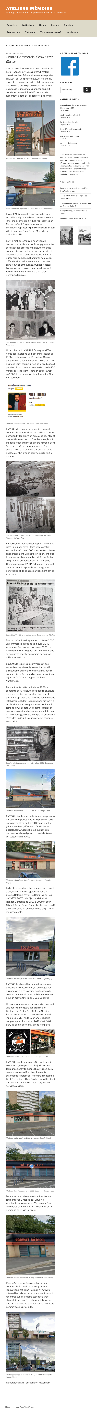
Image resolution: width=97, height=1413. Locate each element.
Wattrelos (27, 25)
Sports (67, 25)
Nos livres (71, 32)
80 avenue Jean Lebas (69, 136)
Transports (12, 32)
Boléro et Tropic (80, 218)
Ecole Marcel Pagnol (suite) (71, 129)
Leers (54, 25)
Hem (41, 25)
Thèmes (29, 32)
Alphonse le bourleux (68, 143)
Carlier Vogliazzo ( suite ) (70, 115)
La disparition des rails (69, 122)
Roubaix (11, 25)
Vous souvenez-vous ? (50, 32)
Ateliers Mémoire (29, 8)
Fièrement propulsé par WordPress (19, 1407)
